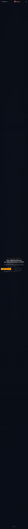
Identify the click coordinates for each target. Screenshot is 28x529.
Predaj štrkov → (6, 271)
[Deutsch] (19, 1)
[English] (17, 1)
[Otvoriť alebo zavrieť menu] (26, 1)
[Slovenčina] (15, 1)
